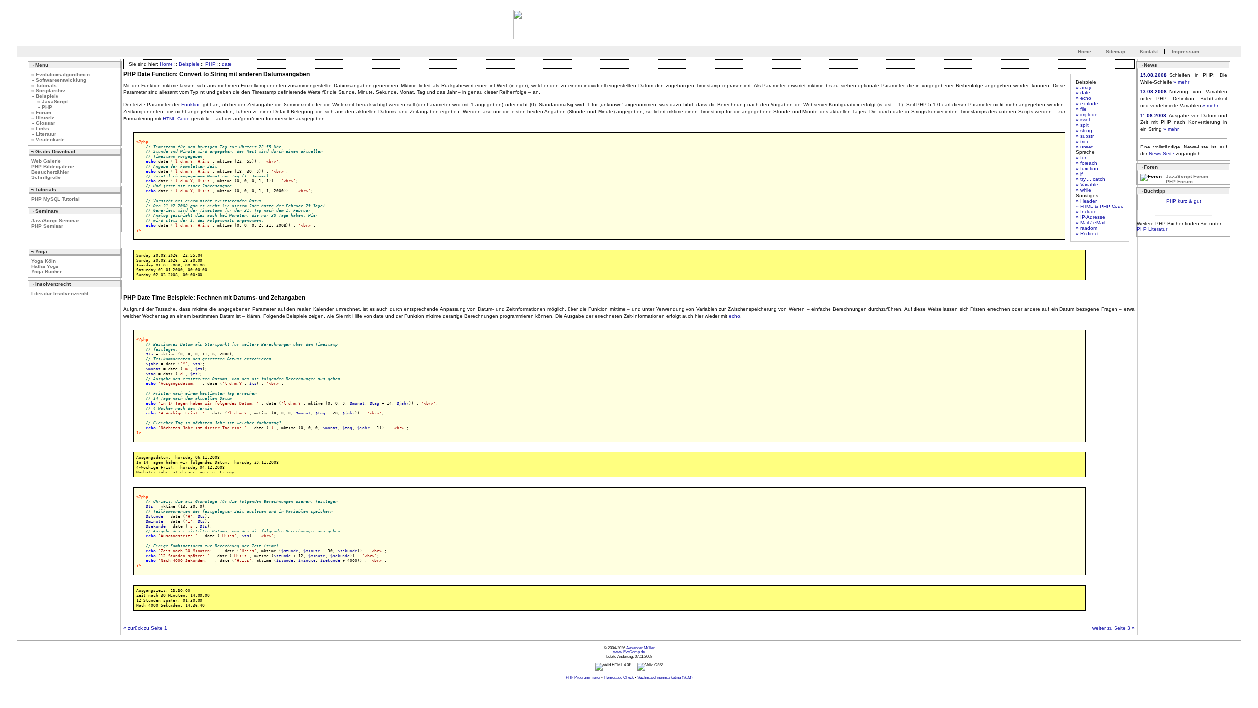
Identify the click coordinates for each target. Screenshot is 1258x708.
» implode (1087, 114)
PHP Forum (1179, 181)
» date (1083, 92)
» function (1087, 168)
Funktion (191, 104)
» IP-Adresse (1090, 217)
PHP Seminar (47, 226)
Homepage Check (619, 677)
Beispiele (189, 64)
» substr (1085, 136)
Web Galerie (46, 161)
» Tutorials (44, 85)
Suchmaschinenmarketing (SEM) (665, 677)
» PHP (41, 107)
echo (734, 316)
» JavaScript (49, 101)
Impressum (1185, 51)
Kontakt (1149, 51)
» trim (1082, 141)
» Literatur (43, 134)
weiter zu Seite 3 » (1113, 628)
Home (1084, 51)
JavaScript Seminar (55, 220)
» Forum (41, 112)
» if (1079, 174)
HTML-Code (176, 118)
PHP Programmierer (583, 677)
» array (1083, 87)
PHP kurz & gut (1183, 201)
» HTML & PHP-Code (1100, 206)
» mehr (1181, 82)
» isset (1083, 119)
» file (1081, 109)
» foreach (1086, 163)
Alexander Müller (640, 648)
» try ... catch (1090, 179)
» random (1086, 228)
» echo (1083, 98)
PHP (210, 64)
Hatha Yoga (44, 266)
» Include (1086, 211)
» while (1083, 190)
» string (1084, 130)
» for (1081, 157)
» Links (40, 128)
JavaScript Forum (1187, 176)
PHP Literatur (1152, 229)
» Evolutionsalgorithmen (60, 74)
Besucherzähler (50, 172)
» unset (1084, 146)
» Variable (1087, 184)
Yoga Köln (43, 261)
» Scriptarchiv (48, 90)
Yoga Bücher (46, 271)
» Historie (43, 117)
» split (1082, 125)
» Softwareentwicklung (58, 80)
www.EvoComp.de (629, 652)
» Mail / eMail (1090, 222)
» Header (1086, 201)
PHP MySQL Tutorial (55, 199)
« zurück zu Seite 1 (145, 628)
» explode (1087, 103)
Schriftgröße (46, 177)
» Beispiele (44, 96)
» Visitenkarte (48, 139)
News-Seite (1161, 153)
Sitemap (1115, 51)
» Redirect (1087, 233)
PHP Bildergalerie (52, 166)
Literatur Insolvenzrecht (59, 293)
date (227, 64)
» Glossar (43, 123)
